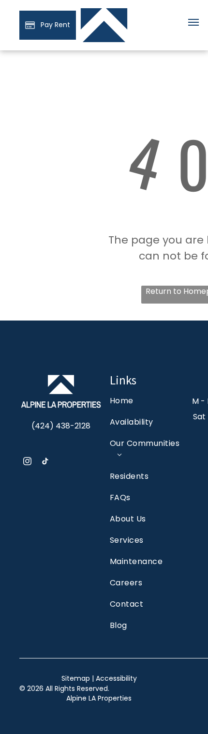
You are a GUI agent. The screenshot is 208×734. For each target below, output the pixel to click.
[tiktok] (45, 462)
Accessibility (116, 678)
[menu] (193, 22)
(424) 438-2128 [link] (60, 425)
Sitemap (75, 678)
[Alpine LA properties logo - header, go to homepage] (104, 10)
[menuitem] (145, 405)
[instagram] (27, 462)
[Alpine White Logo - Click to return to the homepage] (61, 376)
